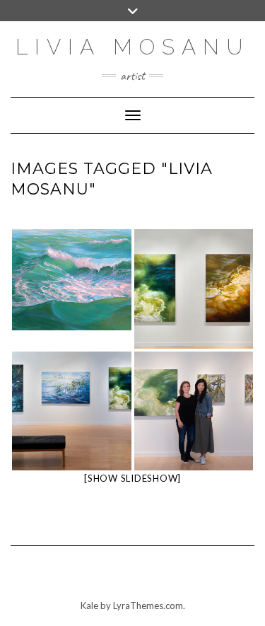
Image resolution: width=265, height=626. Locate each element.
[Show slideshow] (132, 478)
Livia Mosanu (132, 47)
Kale (89, 605)
